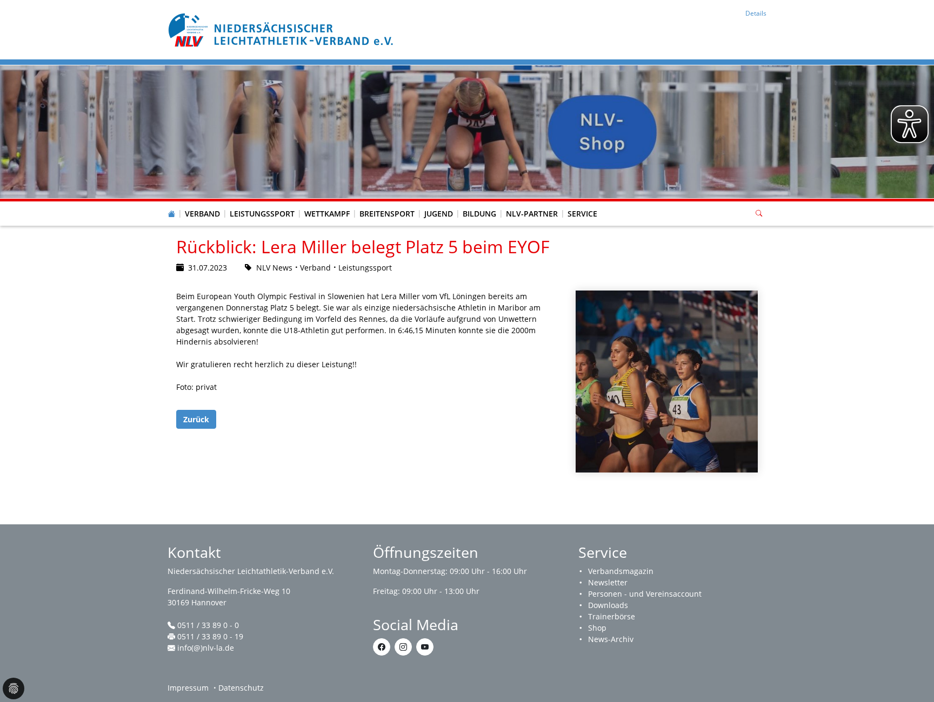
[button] (202, 203)
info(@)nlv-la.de (205, 648)
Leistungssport (262, 213)
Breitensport (387, 213)
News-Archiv (610, 639)
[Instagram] (403, 647)
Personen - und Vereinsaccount (645, 594)
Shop (597, 628)
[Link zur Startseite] (282, 29)
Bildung (479, 213)
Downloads (608, 605)
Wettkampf (327, 213)
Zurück (196, 419)
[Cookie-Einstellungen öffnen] (13, 688)
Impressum (188, 688)
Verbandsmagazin (620, 571)
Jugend (438, 213)
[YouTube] (424, 647)
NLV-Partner (532, 213)
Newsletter (608, 582)
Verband (202, 213)
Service (582, 213)
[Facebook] (381, 647)
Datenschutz (241, 688)
